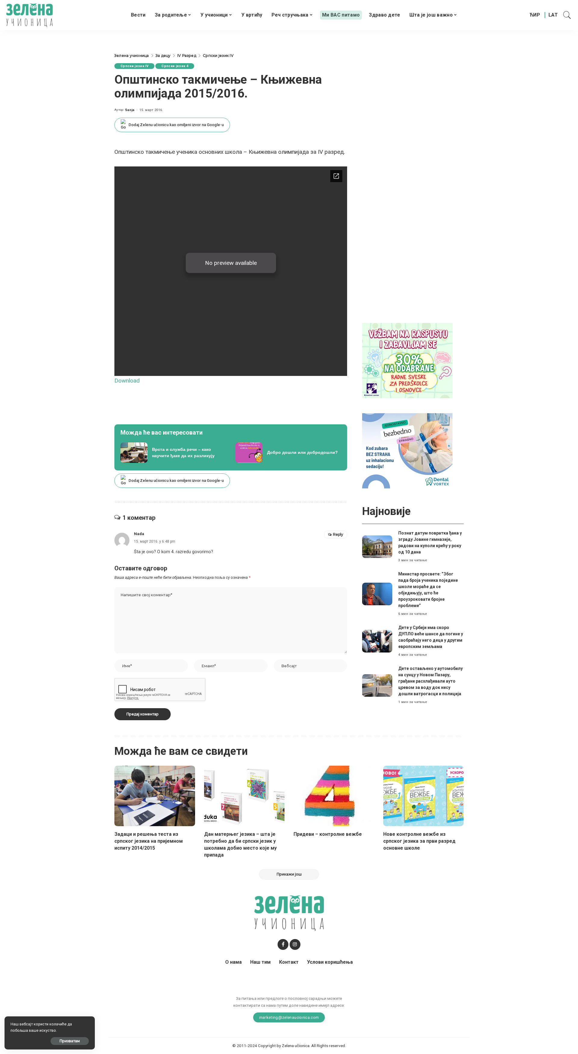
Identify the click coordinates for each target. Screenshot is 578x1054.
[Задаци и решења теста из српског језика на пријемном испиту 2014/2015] (154, 796)
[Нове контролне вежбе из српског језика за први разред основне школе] (423, 796)
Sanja (130, 110)
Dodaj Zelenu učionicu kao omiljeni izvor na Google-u (176, 124)
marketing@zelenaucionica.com (289, 1017)
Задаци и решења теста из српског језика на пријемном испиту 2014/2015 (148, 841)
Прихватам (70, 1041)
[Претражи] (567, 15)
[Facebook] (283, 944)
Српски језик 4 (174, 66)
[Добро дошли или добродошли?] (288, 452)
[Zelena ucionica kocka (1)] (407, 360)
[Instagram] (295, 944)
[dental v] (407, 450)
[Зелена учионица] (29, 15)
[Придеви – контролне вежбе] (334, 796)
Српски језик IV (134, 66)
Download (127, 380)
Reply (338, 534)
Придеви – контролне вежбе (328, 834)
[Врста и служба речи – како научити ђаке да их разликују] (173, 452)
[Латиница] (553, 15)
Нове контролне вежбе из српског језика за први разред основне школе (419, 841)
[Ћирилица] (535, 15)
